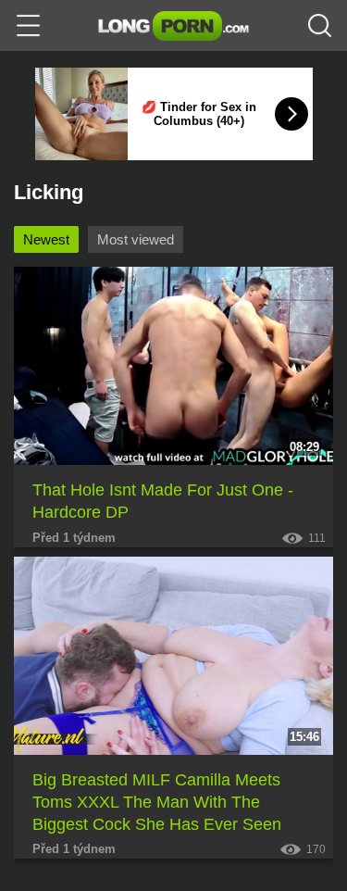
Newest (46, 239)
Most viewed (135, 239)
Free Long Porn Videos (173, 26)
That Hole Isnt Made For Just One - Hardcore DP (162, 501)
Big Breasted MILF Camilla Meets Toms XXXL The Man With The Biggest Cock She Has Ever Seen (156, 803)
